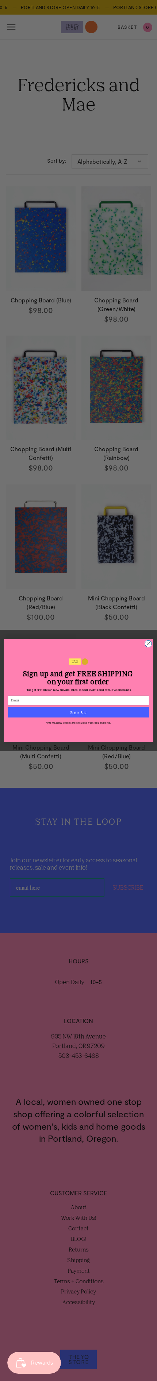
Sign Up (78, 712)
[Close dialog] (148, 644)
